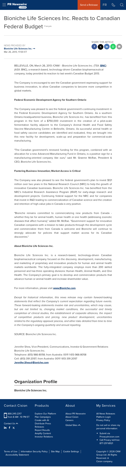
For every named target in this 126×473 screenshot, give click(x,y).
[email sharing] (119, 47)
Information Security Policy (34, 451)
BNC (103, 65)
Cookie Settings (71, 451)
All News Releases (105, 413)
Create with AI (42, 420)
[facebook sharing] (94, 47)
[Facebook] (9, 427)
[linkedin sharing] (107, 47)
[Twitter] (14, 427)
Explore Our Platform (45, 413)
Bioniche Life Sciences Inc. (30, 390)
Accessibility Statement (17, 455)
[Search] (122, 5)
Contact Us (10, 423)
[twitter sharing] (100, 47)
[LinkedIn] (5, 427)
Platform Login (103, 417)
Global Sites (71, 425)
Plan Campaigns (43, 417)
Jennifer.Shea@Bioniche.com (31, 362)
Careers (69, 420)
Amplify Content (43, 433)
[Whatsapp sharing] (113, 47)
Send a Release (89, 5)
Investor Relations (44, 436)
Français (48, 26)
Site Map (55, 451)
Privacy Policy (103, 420)
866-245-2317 (14, 413)
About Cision (71, 417)
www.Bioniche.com (64, 288)
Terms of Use (10, 451)
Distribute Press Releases (43, 425)
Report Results (42, 430)
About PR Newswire (75, 413)
